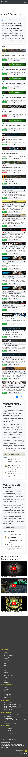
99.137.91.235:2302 (9, 190)
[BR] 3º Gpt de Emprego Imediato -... (13, 704)
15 (10, 253)
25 (10, 392)
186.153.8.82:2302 (8, 109)
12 (10, 211)
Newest (6, 653)
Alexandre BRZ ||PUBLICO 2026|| (11, 333)
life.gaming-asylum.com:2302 (11, 246)
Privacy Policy (7, 697)
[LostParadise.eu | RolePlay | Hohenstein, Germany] (14, 50)
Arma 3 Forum (7, 730)
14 (10, 239)
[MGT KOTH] (14, 258)
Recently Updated (8, 655)
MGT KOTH (5, 263)
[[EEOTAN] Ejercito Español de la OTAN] (14, 162)
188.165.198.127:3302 (9, 291)
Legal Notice (23, 753)
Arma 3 (5, 692)
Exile (5, 680)
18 (10, 298)
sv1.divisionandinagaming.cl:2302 (12, 137)
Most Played (7, 657)
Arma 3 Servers (6, 2)
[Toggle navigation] (25, 2)
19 (10, 309)
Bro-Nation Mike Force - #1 (9, 192)
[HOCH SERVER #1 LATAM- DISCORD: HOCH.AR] (14, 354)
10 (10, 183)
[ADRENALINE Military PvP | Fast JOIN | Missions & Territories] (14, 229)
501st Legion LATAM (8, 319)
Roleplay (6, 674)
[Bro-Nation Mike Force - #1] (14, 187)
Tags (5, 665)
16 (10, 268)
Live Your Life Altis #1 (8, 181)
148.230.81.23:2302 (9, 95)
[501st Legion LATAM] (14, 314)
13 (10, 225)
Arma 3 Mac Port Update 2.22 (11, 715)
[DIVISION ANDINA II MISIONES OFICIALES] (14, 368)
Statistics (6, 689)
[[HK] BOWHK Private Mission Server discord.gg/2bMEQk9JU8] (14, 382)
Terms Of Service (8, 695)
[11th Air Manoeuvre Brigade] (14, 340)
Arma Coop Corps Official (8, 576)
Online (4, 60)
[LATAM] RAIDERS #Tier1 (9, 111)
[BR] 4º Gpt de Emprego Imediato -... (13, 703)
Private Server (9, 53)
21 (10, 336)
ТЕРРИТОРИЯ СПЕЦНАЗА (9, 307)
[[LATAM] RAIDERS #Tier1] (14, 106)
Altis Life (6, 677)
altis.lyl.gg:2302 (8, 179)
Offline (4, 116)
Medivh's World (8, 709)
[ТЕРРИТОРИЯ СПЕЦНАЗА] (14, 302)
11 (10, 197)
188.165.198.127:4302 (9, 276)
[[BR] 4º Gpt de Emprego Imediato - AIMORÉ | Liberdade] (14, 92)
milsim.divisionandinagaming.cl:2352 (12, 371)
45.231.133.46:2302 (9, 330)
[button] (25, 67)
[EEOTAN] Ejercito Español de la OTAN (13, 167)
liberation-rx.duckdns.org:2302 (11, 218)
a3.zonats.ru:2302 (8, 305)
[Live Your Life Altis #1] (14, 176)
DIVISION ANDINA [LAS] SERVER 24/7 (13, 139)
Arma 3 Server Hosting (9, 733)
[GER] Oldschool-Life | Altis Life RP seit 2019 (15, 206)
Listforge (13, 739)
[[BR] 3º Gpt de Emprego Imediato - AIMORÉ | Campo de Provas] (14, 120)
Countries (6, 660)
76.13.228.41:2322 (8, 123)
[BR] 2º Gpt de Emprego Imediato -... (13, 706)
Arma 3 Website (8, 728)
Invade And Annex (8, 675)
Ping (5, 663)
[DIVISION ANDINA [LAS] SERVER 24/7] (14, 134)
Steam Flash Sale (8, 718)
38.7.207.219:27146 (8, 316)
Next (25, 397)
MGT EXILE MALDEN (8, 278)
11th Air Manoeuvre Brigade (10, 345)
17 (10, 283)
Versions (6, 662)
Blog (5, 691)
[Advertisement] (14, 8)
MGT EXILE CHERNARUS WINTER (11, 293)
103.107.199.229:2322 (9, 385)
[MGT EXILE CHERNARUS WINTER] (14, 288)
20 (10, 323)
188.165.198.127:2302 (9, 261)
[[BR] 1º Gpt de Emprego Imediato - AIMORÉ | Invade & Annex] (14, 64)
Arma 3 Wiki (7, 731)
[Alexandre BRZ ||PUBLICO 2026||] (14, 328)
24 (10, 378)
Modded (6, 672)
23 (10, 364)
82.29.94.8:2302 (8, 232)
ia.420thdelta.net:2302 (9, 151)
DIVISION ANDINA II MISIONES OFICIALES (14, 373)
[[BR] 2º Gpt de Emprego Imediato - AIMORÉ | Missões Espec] (14, 78)
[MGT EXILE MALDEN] (14, 273)
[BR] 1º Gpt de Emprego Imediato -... (13, 707)
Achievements (7, 694)
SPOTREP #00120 (8, 716)
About (5, 687)
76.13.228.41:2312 (8, 81)
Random (6, 658)
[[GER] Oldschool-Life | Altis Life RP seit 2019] (14, 201)
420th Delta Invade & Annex (10, 153)
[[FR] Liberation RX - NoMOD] (14, 215)
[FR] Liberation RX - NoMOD (10, 220)
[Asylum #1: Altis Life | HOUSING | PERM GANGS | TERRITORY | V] (14, 243)
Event (5, 679)
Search (5, 652)
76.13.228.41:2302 (8, 67)
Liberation (6, 682)
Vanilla (5, 670)
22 (10, 350)
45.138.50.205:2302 (9, 204)
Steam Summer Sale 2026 (10, 723)
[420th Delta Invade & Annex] (14, 148)
